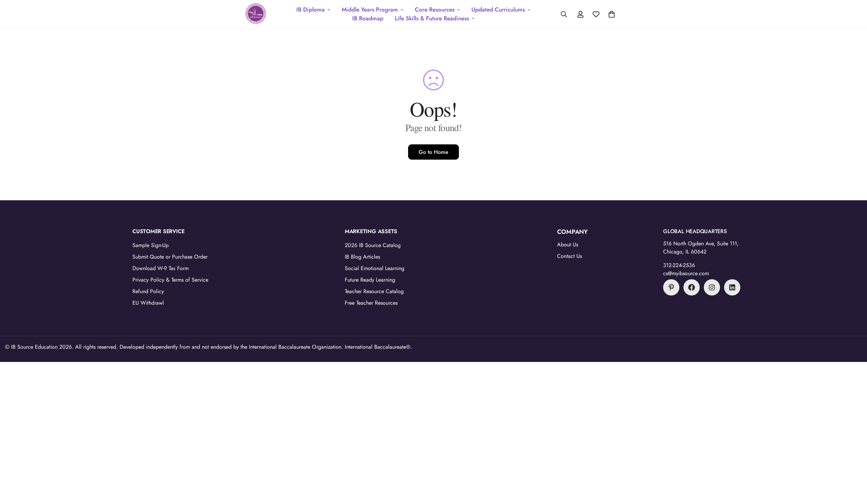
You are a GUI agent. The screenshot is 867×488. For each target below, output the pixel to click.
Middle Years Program (370, 9)
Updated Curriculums (498, 9)
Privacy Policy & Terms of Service (170, 280)
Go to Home (433, 152)
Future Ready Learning (370, 280)
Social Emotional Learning (374, 268)
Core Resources (434, 9)
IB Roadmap (367, 18)
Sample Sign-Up (150, 245)
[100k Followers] (712, 287)
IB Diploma (310, 9)
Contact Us (569, 256)
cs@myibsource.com (686, 273)
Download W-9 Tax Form (160, 268)
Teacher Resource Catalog (374, 291)
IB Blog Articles (362, 257)
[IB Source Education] (256, 14)
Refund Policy (148, 291)
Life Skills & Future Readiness (432, 18)
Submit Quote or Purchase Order (170, 257)
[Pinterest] (671, 287)
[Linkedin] (732, 287)
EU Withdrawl (148, 303)
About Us (567, 244)
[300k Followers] (691, 287)
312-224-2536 (679, 265)
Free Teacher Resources (371, 303)
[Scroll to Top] (854, 451)
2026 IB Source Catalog (373, 245)
